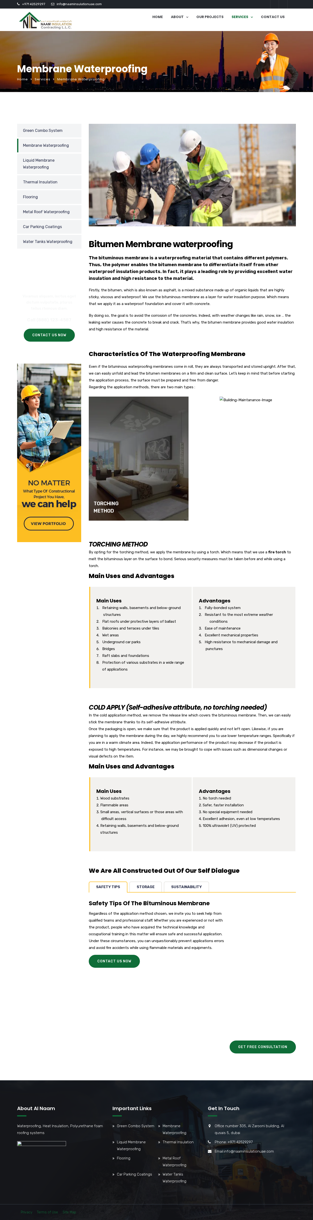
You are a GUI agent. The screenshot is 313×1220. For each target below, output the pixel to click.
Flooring (30, 197)
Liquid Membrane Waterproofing (39, 163)
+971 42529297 (33, 4)
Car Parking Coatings (42, 226)
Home (157, 16)
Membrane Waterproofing (46, 145)
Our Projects (210, 16)
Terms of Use (47, 1212)
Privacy (26, 1212)
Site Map (69, 1212)
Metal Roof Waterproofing (46, 212)
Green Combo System (43, 130)
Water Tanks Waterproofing (47, 241)
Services (240, 16)
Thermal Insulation (40, 182)
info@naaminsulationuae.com (79, 4)
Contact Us (273, 16)
